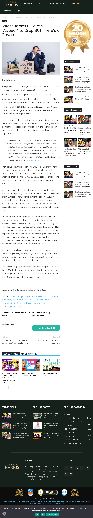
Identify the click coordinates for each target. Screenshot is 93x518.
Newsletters (8, 11)
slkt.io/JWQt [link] (34, 160)
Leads (36, 4)
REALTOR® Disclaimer (23, 501)
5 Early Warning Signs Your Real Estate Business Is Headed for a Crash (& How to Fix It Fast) (10, 378)
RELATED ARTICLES (10, 354)
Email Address (8, 325)
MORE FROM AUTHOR (29, 354)
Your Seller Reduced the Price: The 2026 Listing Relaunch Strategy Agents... (83, 79)
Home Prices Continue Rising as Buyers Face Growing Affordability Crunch (15, 343)
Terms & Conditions (36, 501)
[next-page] (7, 387)
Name (4, 315)
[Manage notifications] (4, 514)
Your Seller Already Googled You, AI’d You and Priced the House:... (82, 70)
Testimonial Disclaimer (67, 501)
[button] (88, 3)
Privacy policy (53, 514)
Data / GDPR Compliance (58, 503)
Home (4, 18)
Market (10, 18)
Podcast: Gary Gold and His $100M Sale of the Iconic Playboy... (51, 426)
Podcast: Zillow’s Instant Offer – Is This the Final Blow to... (51, 416)
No (43, 514)
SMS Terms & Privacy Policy (51, 501)
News (44, 4)
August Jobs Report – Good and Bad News (47, 341)
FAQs (18, 11)
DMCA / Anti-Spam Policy (42, 503)
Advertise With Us (9, 501)
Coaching (54, 4)
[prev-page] (3, 387)
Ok (37, 514)
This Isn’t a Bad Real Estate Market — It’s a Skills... (84, 151)
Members (75, 4)
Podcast (26, 4)
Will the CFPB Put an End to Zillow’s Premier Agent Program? (51, 435)
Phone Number (38, 315)
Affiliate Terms (79, 501)
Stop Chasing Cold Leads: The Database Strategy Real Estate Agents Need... (83, 89)
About (65, 4)
